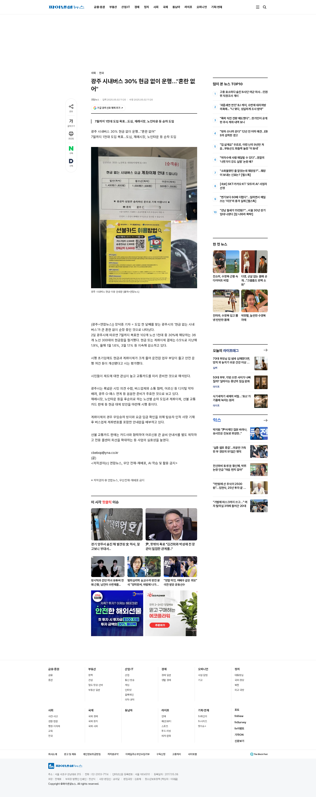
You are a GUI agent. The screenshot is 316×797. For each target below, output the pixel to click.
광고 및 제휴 (70, 754)
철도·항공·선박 (95, 685)
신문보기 (239, 741)
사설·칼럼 (203, 675)
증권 (50, 680)
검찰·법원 (53, 721)
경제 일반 (166, 675)
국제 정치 (93, 721)
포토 (237, 710)
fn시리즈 (202, 721)
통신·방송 (129, 680)
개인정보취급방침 (92, 754)
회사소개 (52, 754)
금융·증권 (99, 7)
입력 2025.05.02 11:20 (114, 99)
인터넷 (128, 689)
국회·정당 (239, 680)
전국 (101, 73)
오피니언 (202, 7)
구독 (71, 153)
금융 (50, 675)
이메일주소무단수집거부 (137, 754)
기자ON (239, 734)
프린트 (71, 138)
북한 (237, 685)
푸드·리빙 (166, 730)
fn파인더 (202, 716)
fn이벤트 (239, 728)
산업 (127, 675)
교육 (50, 730)
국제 (165, 7)
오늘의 (226, 350)
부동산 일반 (94, 689)
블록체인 (129, 694)
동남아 (176, 7)
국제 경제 (93, 716)
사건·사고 (53, 716)
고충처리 (176, 754)
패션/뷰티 (166, 721)
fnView (239, 716)
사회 (156, 7)
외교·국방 (239, 689)
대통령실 (239, 675)
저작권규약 (113, 754)
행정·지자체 (54, 726)
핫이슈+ (202, 726)
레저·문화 (166, 735)
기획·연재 (216, 7)
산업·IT (125, 7)
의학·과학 (129, 699)
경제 (137, 7)
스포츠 (164, 726)
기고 (200, 680)
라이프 (188, 7)
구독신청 (161, 754)
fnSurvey (240, 722)
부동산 (113, 7)
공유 (71, 111)
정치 (146, 7)
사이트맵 (192, 754)
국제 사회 (93, 726)
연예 (163, 716)
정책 (90, 675)
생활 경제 (166, 680)
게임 (127, 685)
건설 (90, 680)
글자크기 (71, 126)
